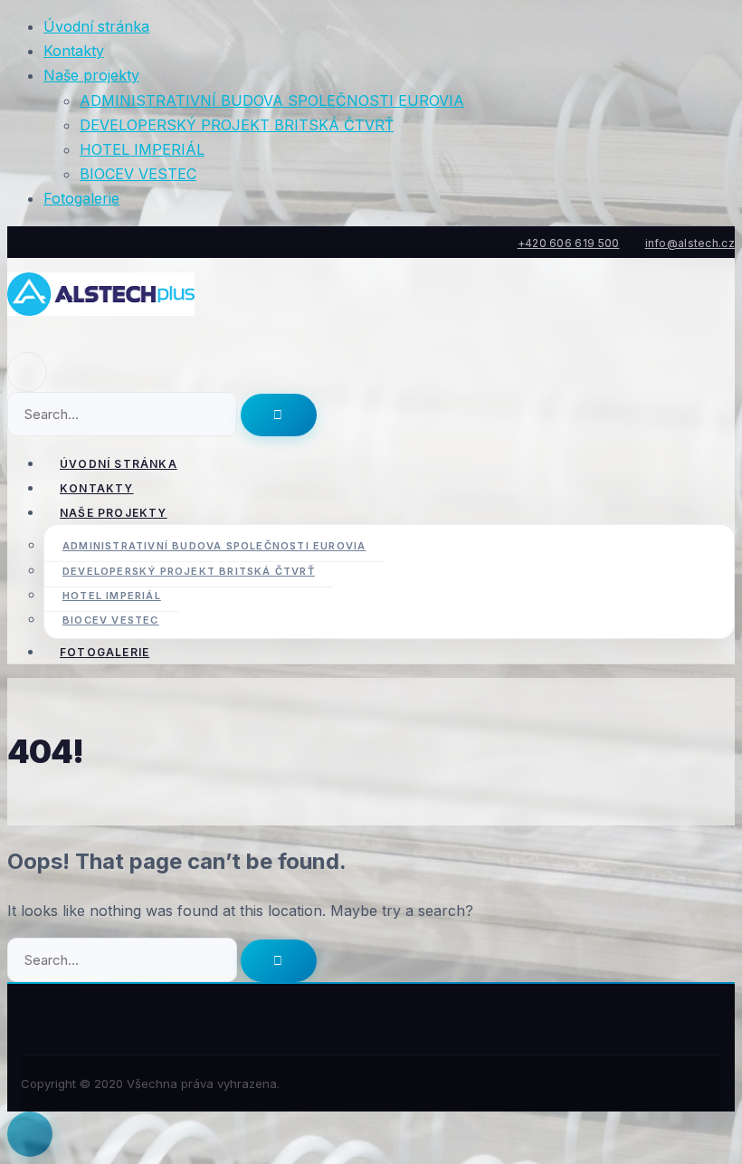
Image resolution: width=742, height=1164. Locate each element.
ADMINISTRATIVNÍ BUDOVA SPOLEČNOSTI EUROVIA (272, 100)
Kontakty (73, 51)
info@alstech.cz (690, 243)
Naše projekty (91, 75)
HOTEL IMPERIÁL (142, 149)
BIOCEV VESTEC (138, 174)
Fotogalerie (81, 198)
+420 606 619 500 (569, 243)
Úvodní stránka (96, 26)
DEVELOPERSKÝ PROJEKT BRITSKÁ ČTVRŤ (237, 125)
